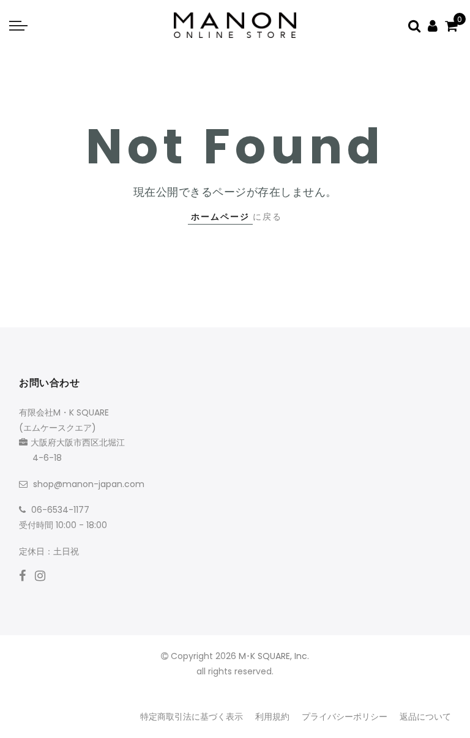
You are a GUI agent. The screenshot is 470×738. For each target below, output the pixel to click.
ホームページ (220, 217)
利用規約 (272, 716)
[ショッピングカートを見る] (451, 25)
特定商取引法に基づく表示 (191, 716)
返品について (425, 716)
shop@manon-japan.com (88, 484)
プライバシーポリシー (344, 716)
